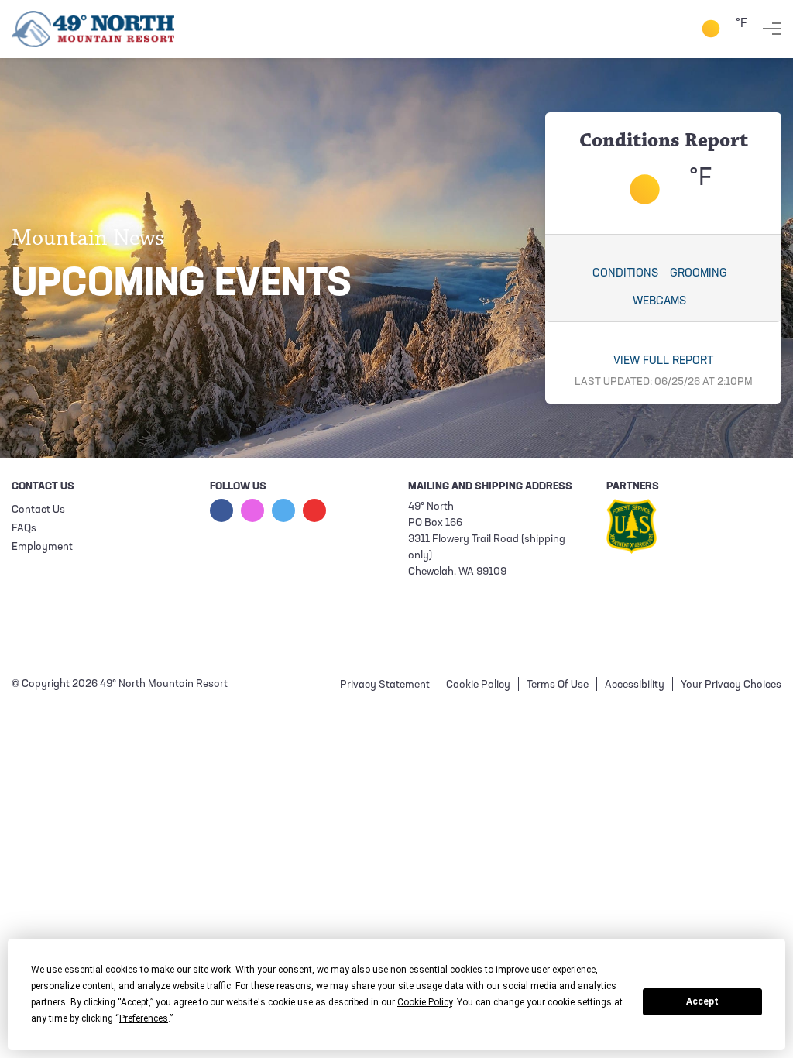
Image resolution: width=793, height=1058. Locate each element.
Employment (42, 547)
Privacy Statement (385, 685)
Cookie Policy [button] (424, 1002)
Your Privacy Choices (731, 685)
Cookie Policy (478, 685)
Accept (702, 1001)
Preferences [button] (143, 1018)
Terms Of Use (558, 685)
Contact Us (38, 510)
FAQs (24, 528)
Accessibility (634, 685)
